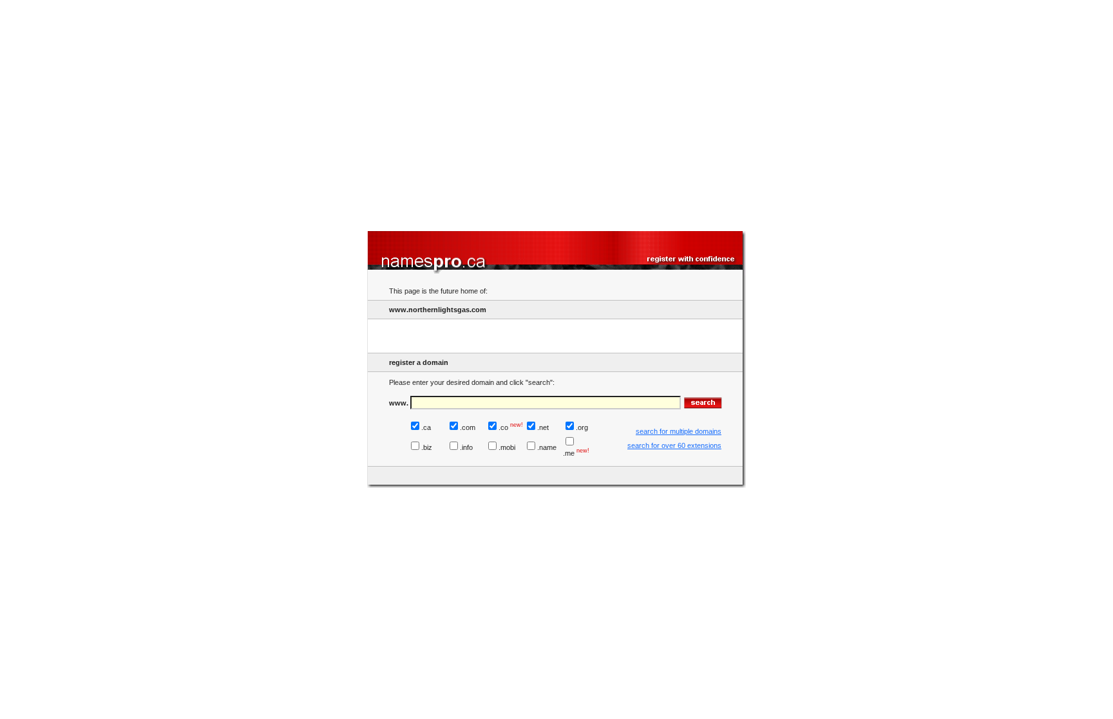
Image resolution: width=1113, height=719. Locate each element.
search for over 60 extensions (674, 445)
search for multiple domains (678, 431)
